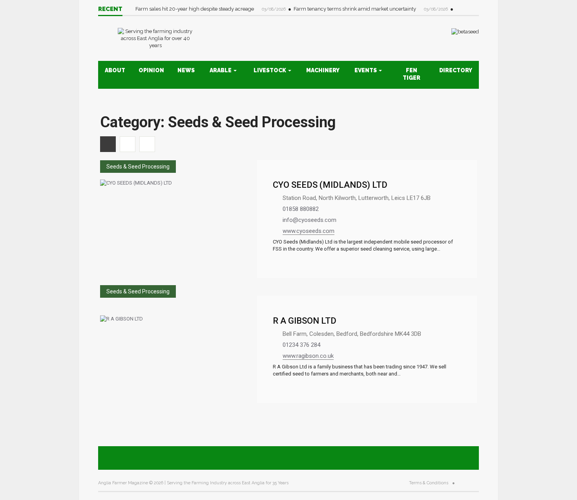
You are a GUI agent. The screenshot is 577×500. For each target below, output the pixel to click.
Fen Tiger (411, 74)
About (115, 70)
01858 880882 (301, 208)
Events (366, 70)
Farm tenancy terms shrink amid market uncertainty (355, 9)
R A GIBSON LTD (304, 321)
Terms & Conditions (428, 482)
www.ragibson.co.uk (308, 355)
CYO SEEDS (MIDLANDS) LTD (330, 185)
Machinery (323, 70)
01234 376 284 (301, 344)
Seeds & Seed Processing (138, 166)
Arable (221, 70)
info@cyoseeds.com (309, 219)
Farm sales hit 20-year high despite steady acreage (195, 9)
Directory (455, 70)
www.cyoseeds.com (308, 230)
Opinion (151, 70)
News (186, 70)
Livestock (270, 70)
